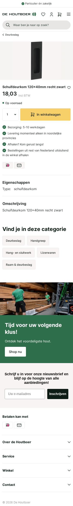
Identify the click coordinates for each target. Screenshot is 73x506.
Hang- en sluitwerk (18, 252)
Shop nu (15, 352)
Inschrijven (57, 394)
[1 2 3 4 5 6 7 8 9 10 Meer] (10, 114)
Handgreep (38, 240)
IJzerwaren (48, 252)
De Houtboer (22, 502)
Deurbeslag (12, 34)
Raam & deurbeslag (19, 264)
